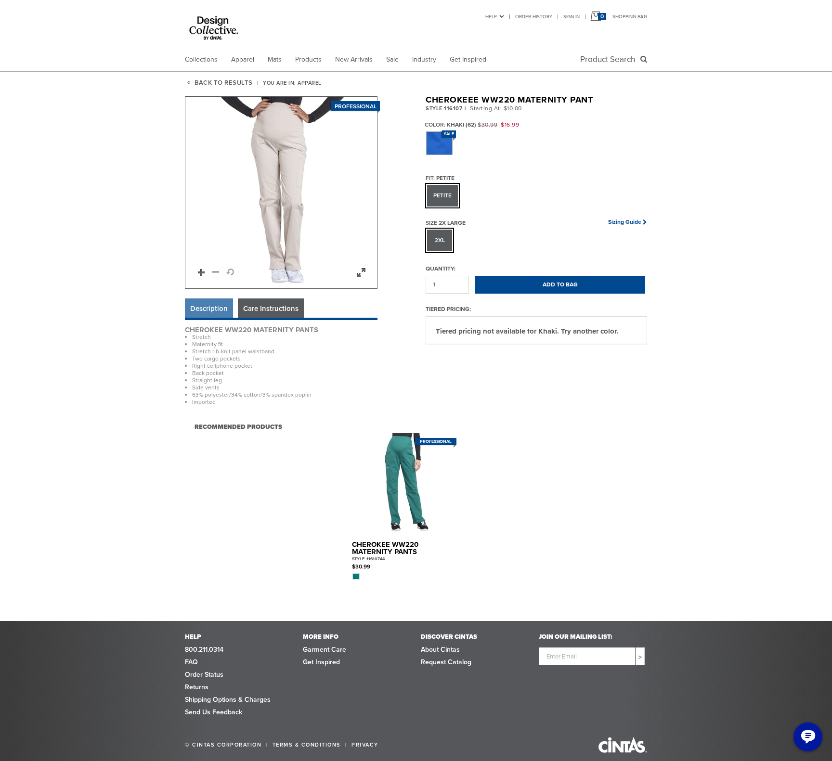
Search (609, 59)
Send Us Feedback (213, 712)
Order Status (204, 675)
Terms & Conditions (307, 744)
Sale (392, 59)
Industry (424, 59)
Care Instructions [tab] (271, 308)
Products (308, 59)
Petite (442, 195)
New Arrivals (354, 59)
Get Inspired (468, 59)
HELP (491, 16)
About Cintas (440, 650)
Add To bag (560, 284)
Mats (275, 59)
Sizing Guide (624, 222)
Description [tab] (209, 308)
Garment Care (324, 650)
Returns (196, 687)
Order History (533, 16)
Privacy (364, 744)
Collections (201, 59)
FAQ (191, 662)
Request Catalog (446, 662)
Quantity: (440, 268)
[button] (281, 193)
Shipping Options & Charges (228, 700)
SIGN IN (571, 16)
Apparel (242, 59)
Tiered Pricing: (448, 309)
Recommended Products (238, 426)
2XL (440, 240)
